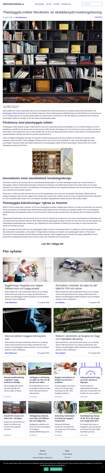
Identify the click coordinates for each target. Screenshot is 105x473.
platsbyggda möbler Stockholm (14, 113)
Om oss (49, 4)
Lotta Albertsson (21, 17)
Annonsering (39, 4)
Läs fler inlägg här (53, 243)
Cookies (56, 4)
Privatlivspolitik (56, 469)
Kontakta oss (66, 4)
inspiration (98, 17)
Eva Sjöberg (60, 302)
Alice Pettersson (11, 353)
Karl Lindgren (61, 353)
